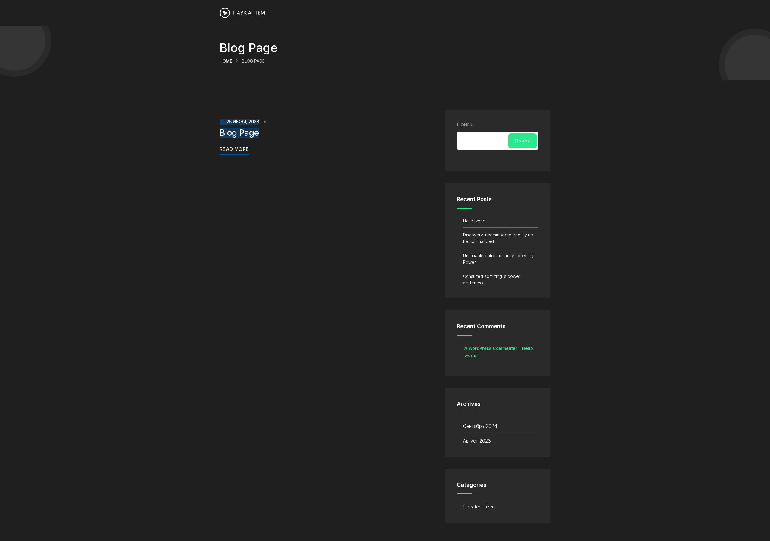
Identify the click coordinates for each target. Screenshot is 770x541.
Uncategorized (479, 507)
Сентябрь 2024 (480, 426)
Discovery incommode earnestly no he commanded (498, 238)
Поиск (464, 124)
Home (226, 61)
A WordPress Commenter (490, 348)
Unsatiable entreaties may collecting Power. (498, 259)
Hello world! (474, 220)
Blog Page (239, 133)
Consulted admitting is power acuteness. (491, 279)
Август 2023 (477, 441)
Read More (234, 149)
